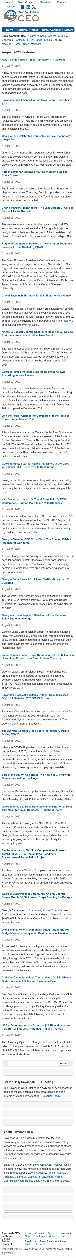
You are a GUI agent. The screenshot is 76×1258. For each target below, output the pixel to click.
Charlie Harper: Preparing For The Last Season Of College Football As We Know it (38, 209)
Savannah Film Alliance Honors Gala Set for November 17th (35, 101)
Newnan (6, 44)
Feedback (30, 1241)
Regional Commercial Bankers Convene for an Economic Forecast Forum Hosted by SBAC (37, 245)
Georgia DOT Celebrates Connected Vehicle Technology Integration (36, 137)
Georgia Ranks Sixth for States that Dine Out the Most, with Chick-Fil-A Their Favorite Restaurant (35, 465)
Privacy (8, 1252)
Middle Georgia (53, 39)
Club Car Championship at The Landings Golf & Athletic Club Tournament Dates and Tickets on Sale (36, 979)
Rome (17, 44)
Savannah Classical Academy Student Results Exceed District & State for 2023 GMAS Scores (35, 696)
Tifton (26, 44)
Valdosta (36, 44)
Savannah (39, 1180)
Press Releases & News (53, 1241)
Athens (42, 36)
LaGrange (36, 39)
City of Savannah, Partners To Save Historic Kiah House (36, 295)
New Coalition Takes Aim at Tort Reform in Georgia (33, 59)
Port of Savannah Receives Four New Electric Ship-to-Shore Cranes (35, 173)
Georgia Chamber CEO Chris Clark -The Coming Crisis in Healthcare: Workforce (37, 541)
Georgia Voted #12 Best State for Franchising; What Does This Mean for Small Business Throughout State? (37, 808)
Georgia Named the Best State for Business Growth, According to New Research (34, 373)
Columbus (8, 39)
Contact (61, 2)
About (9, 2)
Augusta (63, 36)
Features (22, 30)
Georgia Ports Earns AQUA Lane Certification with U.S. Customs (36, 581)
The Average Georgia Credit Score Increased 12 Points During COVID (35, 732)
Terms (68, 1249)
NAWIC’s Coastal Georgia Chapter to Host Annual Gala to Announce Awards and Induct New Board (37, 333)
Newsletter (46, 2)
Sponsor (11, 6)
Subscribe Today (50, 1096)
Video (34, 30)
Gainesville (22, 39)
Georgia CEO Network (50, 1164)
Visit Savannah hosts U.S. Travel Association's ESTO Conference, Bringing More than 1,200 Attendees (34, 501)
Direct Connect (26, 2)
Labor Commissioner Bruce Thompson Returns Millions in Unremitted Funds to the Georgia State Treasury (38, 656)
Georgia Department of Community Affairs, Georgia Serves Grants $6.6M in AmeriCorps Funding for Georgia (37, 895)
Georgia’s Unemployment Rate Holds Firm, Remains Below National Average (34, 617)
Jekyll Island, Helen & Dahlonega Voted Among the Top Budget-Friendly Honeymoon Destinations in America (35, 931)
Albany (32, 36)
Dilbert (68, 30)
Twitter (28, 1244)
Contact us (31, 1150)
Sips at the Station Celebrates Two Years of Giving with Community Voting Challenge (36, 776)
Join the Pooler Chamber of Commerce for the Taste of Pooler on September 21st (35, 417)
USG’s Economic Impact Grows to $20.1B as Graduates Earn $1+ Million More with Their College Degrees (36, 1027)
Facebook (41, 1244)
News (9, 30)
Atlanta (52, 36)
